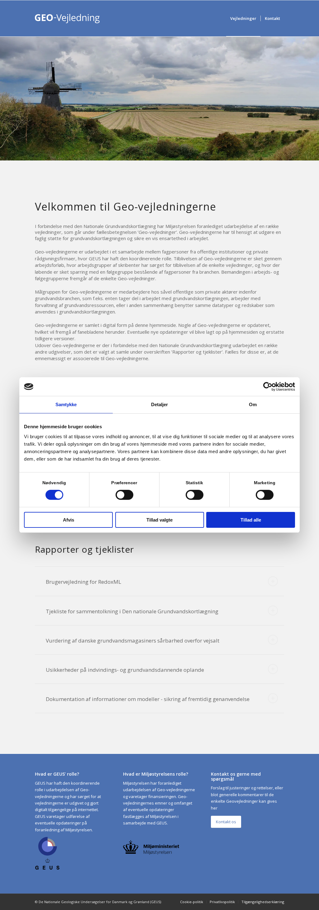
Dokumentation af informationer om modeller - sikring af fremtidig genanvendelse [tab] (148, 699)
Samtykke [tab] (66, 404)
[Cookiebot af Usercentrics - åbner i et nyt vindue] (267, 386)
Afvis (68, 519)
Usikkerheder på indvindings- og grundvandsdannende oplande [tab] (125, 669)
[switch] (124, 495)
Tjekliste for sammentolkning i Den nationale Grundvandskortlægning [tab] (132, 611)
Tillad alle (250, 519)
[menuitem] (243, 18)
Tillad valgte (159, 519)
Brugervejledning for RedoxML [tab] (83, 581)
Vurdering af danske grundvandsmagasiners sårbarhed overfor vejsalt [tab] (132, 640)
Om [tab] (253, 404)
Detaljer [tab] (159, 404)
